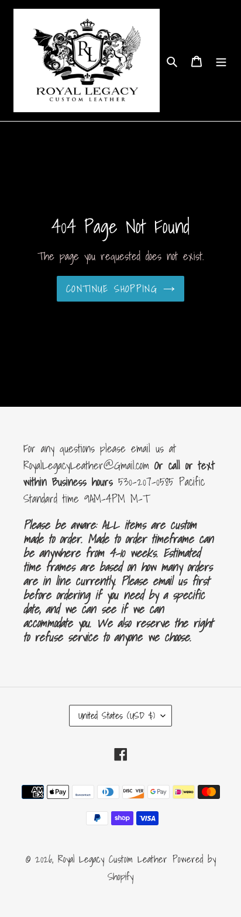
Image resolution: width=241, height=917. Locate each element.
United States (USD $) (116, 715)
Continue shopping (111, 288)
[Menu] (221, 60)
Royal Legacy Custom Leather (112, 859)
